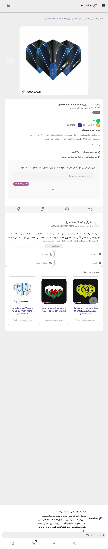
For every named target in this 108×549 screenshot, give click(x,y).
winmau (71, 125)
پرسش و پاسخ (42, 263)
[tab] (78, 254)
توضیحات (94, 254)
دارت (96, 19)
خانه (101, 19)
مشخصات (44, 254)
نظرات (94, 263)
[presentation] (10, 60)
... (95, 145)
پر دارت (89, 19)
